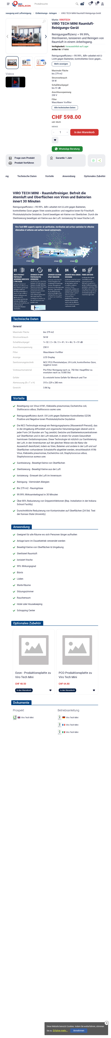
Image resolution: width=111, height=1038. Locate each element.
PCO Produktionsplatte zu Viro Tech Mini (75, 675)
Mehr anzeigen (61, 64)
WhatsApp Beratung (69, 149)
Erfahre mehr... (60, 1030)
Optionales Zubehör (95, 176)
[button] (102, 3)
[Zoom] (44, 21)
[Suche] (77, 3)
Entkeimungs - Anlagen (46, 13)
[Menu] (8, 3)
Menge (55, 127)
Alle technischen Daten (64, 107)
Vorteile (49, 176)
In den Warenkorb (84, 132)
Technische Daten (27, 176)
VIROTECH (64, 19)
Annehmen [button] (78, 1030)
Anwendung (68, 176)
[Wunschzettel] (55, 140)
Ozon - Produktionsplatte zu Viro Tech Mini (33, 675)
